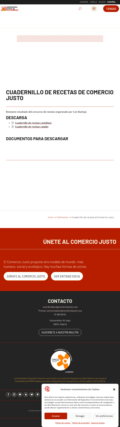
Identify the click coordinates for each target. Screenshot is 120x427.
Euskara (84, 2)
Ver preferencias (104, 415)
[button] (114, 389)
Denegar (80, 415)
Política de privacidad (80, 423)
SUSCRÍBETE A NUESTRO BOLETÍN (60, 332)
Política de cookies (63, 423)
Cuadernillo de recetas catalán (31, 126)
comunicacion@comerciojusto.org (64, 310)
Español (111, 2)
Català (93, 2)
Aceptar (56, 415)
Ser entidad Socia (67, 276)
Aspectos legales (98, 423)
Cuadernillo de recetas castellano (33, 123)
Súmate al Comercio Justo (26, 276)
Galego (102, 2)
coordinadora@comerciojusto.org (60, 306)
